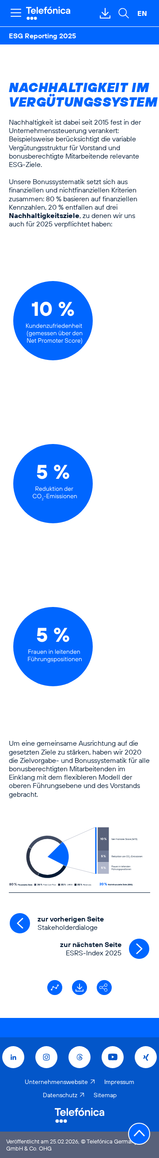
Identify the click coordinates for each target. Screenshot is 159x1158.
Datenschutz (60, 1095)
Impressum (119, 1082)
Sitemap (105, 1095)
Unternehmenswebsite (56, 1082)
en (142, 13)
